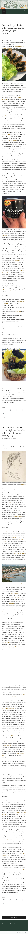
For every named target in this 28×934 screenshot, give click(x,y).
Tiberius (14, 537)
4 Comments (14, 438)
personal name (19, 489)
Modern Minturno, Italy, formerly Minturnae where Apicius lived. (14, 583)
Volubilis (5, 235)
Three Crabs (18, 311)
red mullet (7, 642)
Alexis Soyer (23, 484)
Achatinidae (17, 260)
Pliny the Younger (7, 290)
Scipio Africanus (18, 516)
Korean (20, 393)
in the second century (19, 553)
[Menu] (4, 11)
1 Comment (13, 36)
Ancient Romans (6, 134)
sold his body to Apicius (8, 708)
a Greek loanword (13, 140)
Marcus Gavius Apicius (7, 532)
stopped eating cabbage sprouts (16, 646)
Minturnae (11, 603)
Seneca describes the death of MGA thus (15, 769)
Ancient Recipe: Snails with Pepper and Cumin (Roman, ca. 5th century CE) (13, 29)
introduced (12, 241)
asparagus (17, 812)
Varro (10, 150)
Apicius (3, 178)
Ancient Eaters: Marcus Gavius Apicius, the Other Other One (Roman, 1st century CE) (13, 431)
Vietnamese (13, 393)
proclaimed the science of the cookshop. (14, 869)
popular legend (7, 745)
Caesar (9, 502)
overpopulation (6, 115)
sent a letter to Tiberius (9, 736)
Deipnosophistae (7, 447)
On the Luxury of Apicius (15, 593)
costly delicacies (18, 597)
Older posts (14, 917)
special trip (4, 611)
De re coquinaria (20, 801)
